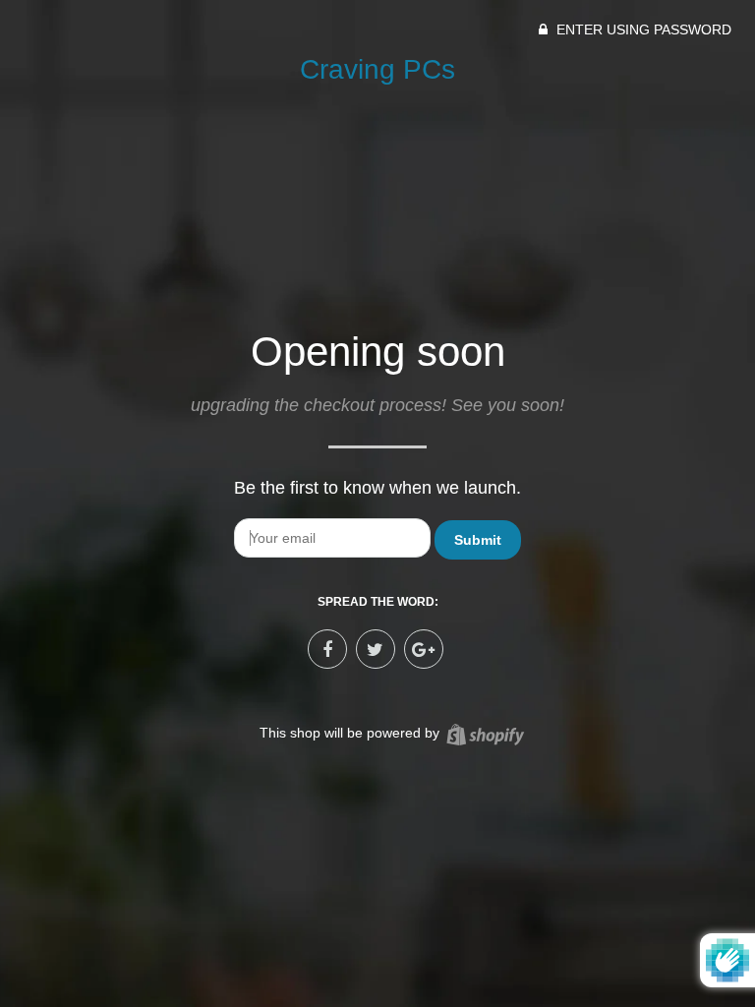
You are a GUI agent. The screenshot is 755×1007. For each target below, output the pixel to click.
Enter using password (641, 29)
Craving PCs (377, 69)
